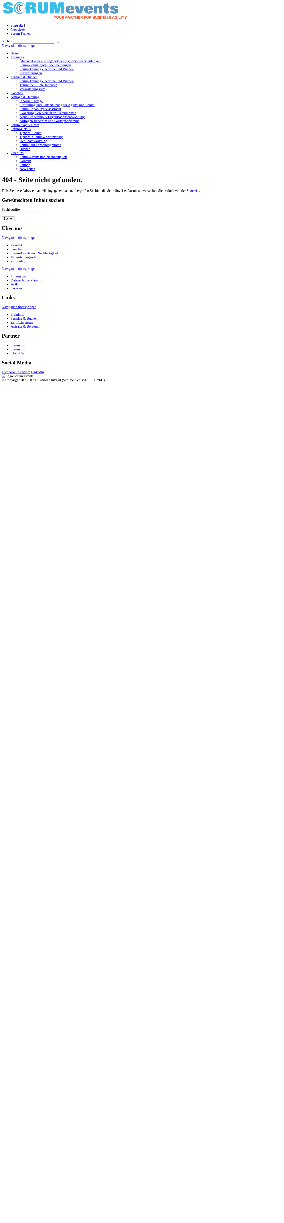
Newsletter (18, 29)
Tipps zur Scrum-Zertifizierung (41, 137)
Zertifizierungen (31, 73)
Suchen (7, 41)
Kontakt (25, 161)
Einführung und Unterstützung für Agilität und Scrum (57, 105)
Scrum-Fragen (21, 33)
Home (15, 53)
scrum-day (18, 261)
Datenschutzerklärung (26, 280)
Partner (25, 165)
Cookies (16, 288)
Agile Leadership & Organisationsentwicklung (52, 117)
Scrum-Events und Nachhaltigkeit (43, 157)
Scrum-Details (21, 129)
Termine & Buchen (24, 77)
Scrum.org (18, 349)
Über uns (17, 153)
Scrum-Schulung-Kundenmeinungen (45, 65)
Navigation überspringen (19, 45)
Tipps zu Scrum (30, 133)
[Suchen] (57, 42)
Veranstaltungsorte (32, 89)
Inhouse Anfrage (31, 101)
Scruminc (17, 345)
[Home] (65, 18)
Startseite (17, 25)
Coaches (17, 93)
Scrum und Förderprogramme (40, 145)
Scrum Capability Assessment (40, 109)
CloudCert (18, 353)
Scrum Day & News (25, 125)
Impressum (18, 276)
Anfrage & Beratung (25, 97)
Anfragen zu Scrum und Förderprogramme (49, 121)
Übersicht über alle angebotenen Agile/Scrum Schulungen (60, 61)
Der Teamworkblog (33, 141)
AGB (14, 284)
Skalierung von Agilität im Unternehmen (48, 113)
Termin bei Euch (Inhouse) (38, 85)
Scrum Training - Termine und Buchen (47, 69)
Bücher (25, 149)
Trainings (17, 57)
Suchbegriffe (11, 209)
